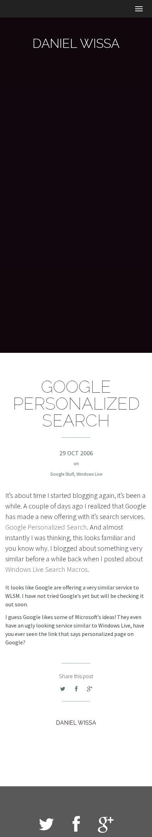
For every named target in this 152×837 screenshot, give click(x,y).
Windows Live (89, 474)
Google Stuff (62, 474)
